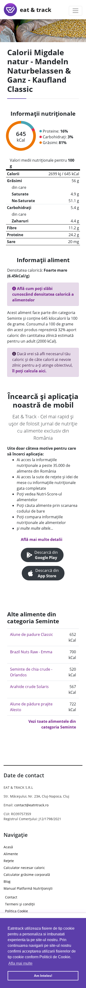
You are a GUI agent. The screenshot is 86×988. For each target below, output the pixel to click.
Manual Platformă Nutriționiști (28, 888)
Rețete (9, 860)
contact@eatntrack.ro (31, 805)
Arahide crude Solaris (29, 686)
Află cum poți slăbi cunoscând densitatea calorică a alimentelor (43, 294)
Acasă (8, 847)
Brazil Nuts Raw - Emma (31, 651)
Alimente (11, 854)
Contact (11, 897)
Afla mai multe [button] (20, 963)
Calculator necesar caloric (24, 867)
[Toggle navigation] (75, 10)
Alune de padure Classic (31, 634)
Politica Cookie (16, 911)
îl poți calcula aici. (29, 371)
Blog (7, 881)
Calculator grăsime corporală (27, 874)
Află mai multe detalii (41, 539)
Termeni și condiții (20, 904)
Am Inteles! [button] (43, 976)
